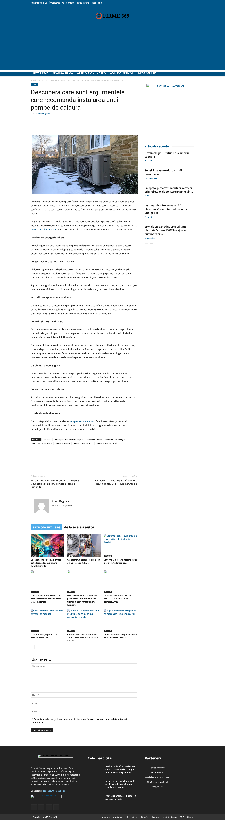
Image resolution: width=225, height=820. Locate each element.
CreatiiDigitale (44, 113)
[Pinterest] (55, 462)
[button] (192, 3)
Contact (70, 2)
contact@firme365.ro (54, 790)
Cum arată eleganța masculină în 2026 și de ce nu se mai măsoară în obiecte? (82, 637)
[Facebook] (176, 74)
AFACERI (43, 80)
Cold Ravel (47, 439)
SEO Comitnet (150, 196)
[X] (181, 74)
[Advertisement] (112, 48)
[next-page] (37, 647)
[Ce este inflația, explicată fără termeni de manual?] (47, 620)
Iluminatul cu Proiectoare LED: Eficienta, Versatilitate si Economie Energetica (166, 209)
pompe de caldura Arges (83, 443)
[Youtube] (192, 74)
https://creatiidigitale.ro (62, 506)
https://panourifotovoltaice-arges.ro (69, 439)
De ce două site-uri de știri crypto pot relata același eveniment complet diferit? (46, 563)
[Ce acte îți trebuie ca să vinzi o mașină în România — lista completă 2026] (120, 581)
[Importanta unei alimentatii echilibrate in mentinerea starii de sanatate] (95, 785)
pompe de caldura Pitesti (82, 421)
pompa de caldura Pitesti (42, 443)
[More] (121, 126)
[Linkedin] (41, 462)
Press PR (148, 161)
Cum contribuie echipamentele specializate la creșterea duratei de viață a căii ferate (46, 598)
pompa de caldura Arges (43, 229)
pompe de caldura (63, 443)
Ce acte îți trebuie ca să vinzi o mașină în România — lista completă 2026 (117, 598)
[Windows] (186, 74)
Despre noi (96, 2)
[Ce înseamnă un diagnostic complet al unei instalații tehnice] (84, 545)
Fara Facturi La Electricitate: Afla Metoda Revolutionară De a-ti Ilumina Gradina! (116, 482)
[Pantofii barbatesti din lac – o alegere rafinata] (95, 799)
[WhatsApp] (48, 462)
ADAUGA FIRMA (62, 73)
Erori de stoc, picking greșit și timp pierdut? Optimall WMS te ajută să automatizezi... (166, 230)
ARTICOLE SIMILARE (46, 527)
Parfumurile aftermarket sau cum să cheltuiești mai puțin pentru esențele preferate (120, 769)
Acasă (33, 80)
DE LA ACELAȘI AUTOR (79, 527)
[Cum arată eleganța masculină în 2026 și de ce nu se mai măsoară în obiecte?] (84, 620)
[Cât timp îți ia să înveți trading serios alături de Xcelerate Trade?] (120, 545)
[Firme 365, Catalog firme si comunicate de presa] (112, 16)
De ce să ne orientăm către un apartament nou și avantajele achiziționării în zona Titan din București (55, 483)
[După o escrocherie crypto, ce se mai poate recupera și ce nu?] (120, 620)
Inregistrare (83, 2)
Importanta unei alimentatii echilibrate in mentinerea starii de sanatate (120, 784)
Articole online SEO (91, 73)
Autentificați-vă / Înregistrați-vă (47, 2)
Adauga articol (121, 73)
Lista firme (40, 73)
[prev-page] (33, 647)
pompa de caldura (94, 439)
